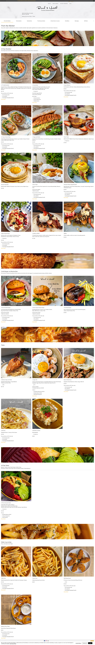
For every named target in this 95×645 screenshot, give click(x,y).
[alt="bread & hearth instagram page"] (46, 640)
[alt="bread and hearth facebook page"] (44, 640)
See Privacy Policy (13, 643)
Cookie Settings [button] (78, 643)
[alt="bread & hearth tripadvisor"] (48, 640)
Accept (90, 643)
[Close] (93, 643)
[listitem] (5, 94)
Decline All (85, 643)
